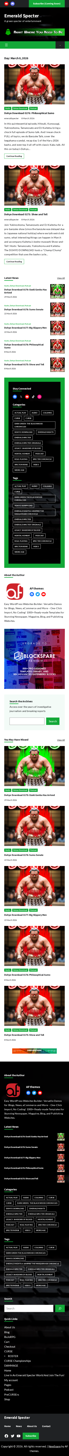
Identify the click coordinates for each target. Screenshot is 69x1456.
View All (61, 278)
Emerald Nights (45, 432)
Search (53, 721)
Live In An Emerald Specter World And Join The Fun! (34, 1375)
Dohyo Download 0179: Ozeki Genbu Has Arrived (25, 291)
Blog (7, 1332)
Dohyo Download (20, 108)
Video (36, 464)
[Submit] (60, 1308)
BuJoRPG (9, 1336)
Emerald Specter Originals (28, 443)
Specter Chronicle (42, 459)
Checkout (9, 1346)
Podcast (33, 108)
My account (11, 1380)
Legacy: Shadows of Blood (28, 448)
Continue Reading (14, 156)
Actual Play (20, 413)
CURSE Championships (17, 1360)
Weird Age (19, 470)
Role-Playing (21, 459)
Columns (47, 413)
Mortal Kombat (22, 454)
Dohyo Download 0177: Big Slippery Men (25, 327)
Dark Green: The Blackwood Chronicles (29, 425)
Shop (7, 1399)
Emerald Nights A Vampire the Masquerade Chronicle (29, 512)
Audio (7, 108)
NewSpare (54, 1446)
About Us (9, 1327)
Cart (7, 1341)
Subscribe (30, 1436)
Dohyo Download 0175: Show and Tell (25, 214)
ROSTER (13, 1356)
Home (7, 1370)
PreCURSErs (11, 1394)
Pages (7, 1384)
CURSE (17, 418)
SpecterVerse (21, 464)
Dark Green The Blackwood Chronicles (28, 498)
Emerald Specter (21, 15)
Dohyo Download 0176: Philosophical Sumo (29, 113)
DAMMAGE (11, 1365)
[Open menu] (6, 45)
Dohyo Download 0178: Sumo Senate (23, 309)
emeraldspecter (11, 118)
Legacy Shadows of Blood (27, 530)
